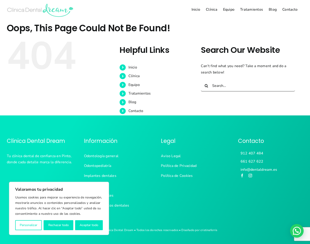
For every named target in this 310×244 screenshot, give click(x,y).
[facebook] (242, 175)
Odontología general (101, 156)
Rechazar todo (58, 225)
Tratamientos (139, 93)
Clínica (134, 75)
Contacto (135, 110)
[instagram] (250, 175)
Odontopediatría (97, 165)
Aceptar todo (89, 225)
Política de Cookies (177, 175)
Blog (132, 102)
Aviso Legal (171, 156)
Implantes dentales (100, 175)
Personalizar (28, 225)
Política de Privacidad (179, 165)
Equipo (134, 84)
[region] (59, 208)
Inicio (132, 67)
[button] (297, 231)
